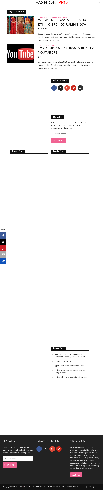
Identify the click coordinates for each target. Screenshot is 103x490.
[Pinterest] (73, 88)
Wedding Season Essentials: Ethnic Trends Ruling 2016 (64, 22)
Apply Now (76, 475)
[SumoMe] (3, 261)
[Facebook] (54, 88)
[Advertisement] (29, 94)
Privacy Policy (73, 487)
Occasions (52, 17)
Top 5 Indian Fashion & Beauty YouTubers (66, 51)
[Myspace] (80, 88)
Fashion (51, 3)
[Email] (3, 254)
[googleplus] (67, 88)
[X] (3, 242)
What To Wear (63, 17)
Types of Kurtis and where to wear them (69, 365)
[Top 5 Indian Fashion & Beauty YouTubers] (20, 53)
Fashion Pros (53, 45)
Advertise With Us (27, 487)
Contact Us (40, 487)
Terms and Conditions (55, 487)
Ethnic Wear (42, 17)
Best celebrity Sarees (63, 361)
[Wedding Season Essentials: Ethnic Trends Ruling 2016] (20, 25)
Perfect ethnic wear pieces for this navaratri (71, 377)
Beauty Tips (42, 45)
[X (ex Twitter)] (60, 88)
